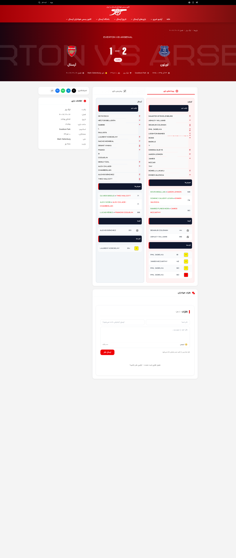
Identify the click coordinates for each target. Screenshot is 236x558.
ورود (51, 2)
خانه (168, 19)
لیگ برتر (188, 30)
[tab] (171, 91)
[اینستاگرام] (193, 3)
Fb (57, 90)
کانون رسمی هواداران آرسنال (79, 19)
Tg (68, 90)
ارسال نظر (107, 352)
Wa (63, 90)
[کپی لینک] (52, 90)
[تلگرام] (197, 3)
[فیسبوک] (189, 3)
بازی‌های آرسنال (139, 19)
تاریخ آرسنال (121, 19)
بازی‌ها (196, 30)
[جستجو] (39, 2)
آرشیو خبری (157, 19)
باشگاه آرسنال (104, 19)
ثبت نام (44, 2)
